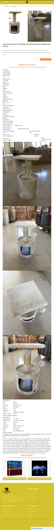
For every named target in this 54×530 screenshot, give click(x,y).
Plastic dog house (32, 497)
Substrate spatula (7, 513)
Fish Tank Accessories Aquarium (11, 516)
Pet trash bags (32, 494)
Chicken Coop (6, 509)
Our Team (30, 514)
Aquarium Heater (7, 511)
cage (29, 492)
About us (30, 509)
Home (7, 6)
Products (13, 6)
